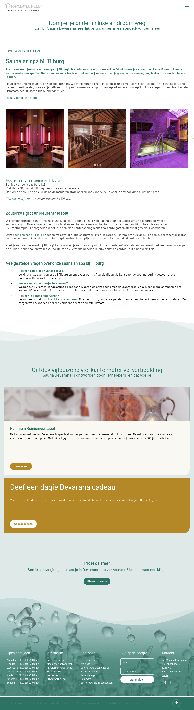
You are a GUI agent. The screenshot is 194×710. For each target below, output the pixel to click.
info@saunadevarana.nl (174, 660)
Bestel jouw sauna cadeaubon (97, 682)
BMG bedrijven (54, 671)
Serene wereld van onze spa (96, 667)
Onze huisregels (55, 660)
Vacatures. (16, 703)
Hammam (86, 678)
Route (165, 675)
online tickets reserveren (61, 299)
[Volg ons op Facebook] (170, 683)
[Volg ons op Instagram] (164, 683)
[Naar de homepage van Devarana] (23, 7)
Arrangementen (89, 671)
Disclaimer (52, 675)
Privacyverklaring (56, 678)
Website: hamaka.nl (87, 703)
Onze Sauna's (88, 660)
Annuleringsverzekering (59, 667)
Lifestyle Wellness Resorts (122, 703)
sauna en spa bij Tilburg (28, 234)
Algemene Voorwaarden (60, 663)
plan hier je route (23, 198)
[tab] (95, 165)
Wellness (85, 663)
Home (9, 50)
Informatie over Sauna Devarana (49, 703)
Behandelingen (88, 675)
